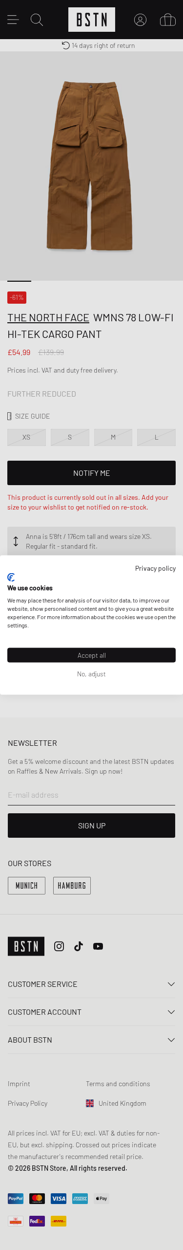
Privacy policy (155, 568)
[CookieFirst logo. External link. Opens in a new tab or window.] (11, 577)
